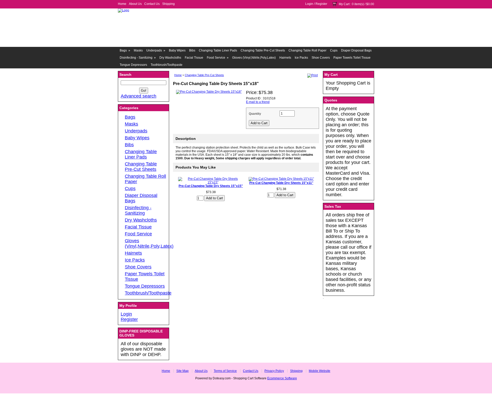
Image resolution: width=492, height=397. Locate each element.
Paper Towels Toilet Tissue (352, 57)
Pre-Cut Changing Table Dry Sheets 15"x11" (281, 183)
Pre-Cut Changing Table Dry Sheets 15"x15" (211, 186)
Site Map (182, 371)
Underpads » (155, 50)
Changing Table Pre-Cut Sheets (263, 50)
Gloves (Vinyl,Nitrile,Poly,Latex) (254, 57)
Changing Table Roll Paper (307, 50)
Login (309, 4)
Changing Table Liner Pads (218, 50)
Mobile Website (319, 371)
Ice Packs (301, 57)
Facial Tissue (194, 57)
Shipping (168, 4)
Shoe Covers (321, 57)
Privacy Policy (274, 371)
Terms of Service (225, 371)
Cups (333, 50)
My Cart (344, 4)
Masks (138, 50)
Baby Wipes (177, 50)
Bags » (125, 50)
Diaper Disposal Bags (356, 50)
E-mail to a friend (258, 102)
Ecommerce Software (282, 378)
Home (122, 4)
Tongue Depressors (133, 65)
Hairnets (285, 57)
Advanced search (138, 96)
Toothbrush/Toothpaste (166, 65)
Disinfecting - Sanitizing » (138, 57)
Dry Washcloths (170, 57)
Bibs (192, 50)
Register (321, 4)
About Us (135, 4)
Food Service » (218, 57)
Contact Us (152, 4)
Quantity (255, 114)
